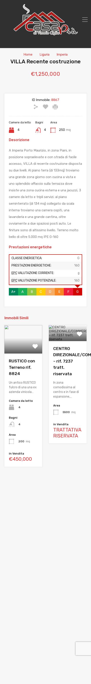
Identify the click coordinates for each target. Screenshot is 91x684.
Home (27, 54)
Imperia (62, 54)
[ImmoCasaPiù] (45, 34)
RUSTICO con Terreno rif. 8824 (22, 367)
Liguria (44, 54)
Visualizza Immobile (23, 348)
